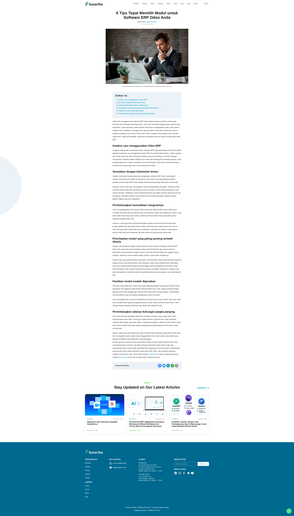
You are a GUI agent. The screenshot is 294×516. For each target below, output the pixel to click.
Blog (188, 3)
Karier (182, 3)
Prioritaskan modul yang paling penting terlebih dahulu (138, 108)
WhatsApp (122, 357)
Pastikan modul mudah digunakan (130, 111)
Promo (168, 3)
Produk (152, 3)
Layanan (160, 3)
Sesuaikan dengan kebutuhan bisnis (131, 102)
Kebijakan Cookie (140, 510)
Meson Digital (164, 507)
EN (207, 3)
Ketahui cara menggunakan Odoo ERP (132, 100)
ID (204, 3)
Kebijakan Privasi (154, 510)
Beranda (136, 3)
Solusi (175, 3)
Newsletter (180, 459)
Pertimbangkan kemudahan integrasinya (133, 105)
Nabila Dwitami (151, 22)
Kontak (195, 3)
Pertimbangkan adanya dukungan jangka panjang (136, 113)
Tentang (144, 3)
